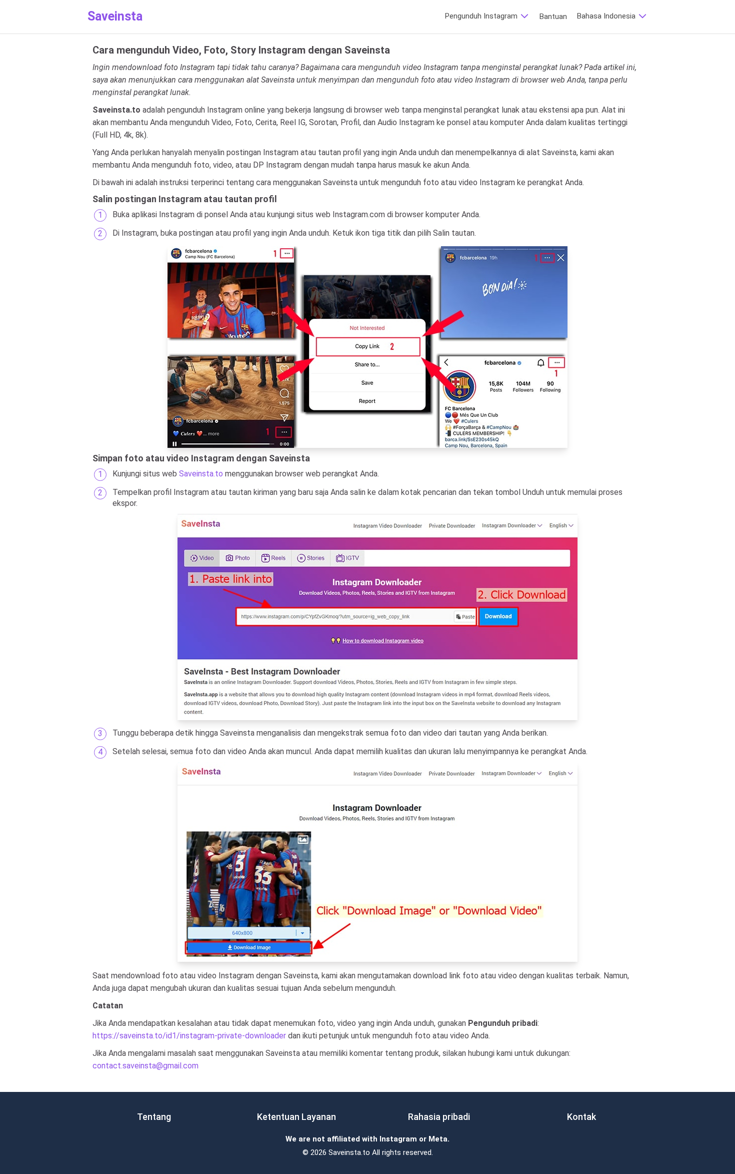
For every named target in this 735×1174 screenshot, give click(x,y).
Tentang (154, 1116)
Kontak (581, 1116)
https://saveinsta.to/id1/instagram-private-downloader (189, 1035)
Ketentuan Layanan (296, 1116)
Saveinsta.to (201, 473)
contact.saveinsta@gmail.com (145, 1065)
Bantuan (553, 16)
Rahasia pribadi (439, 1116)
